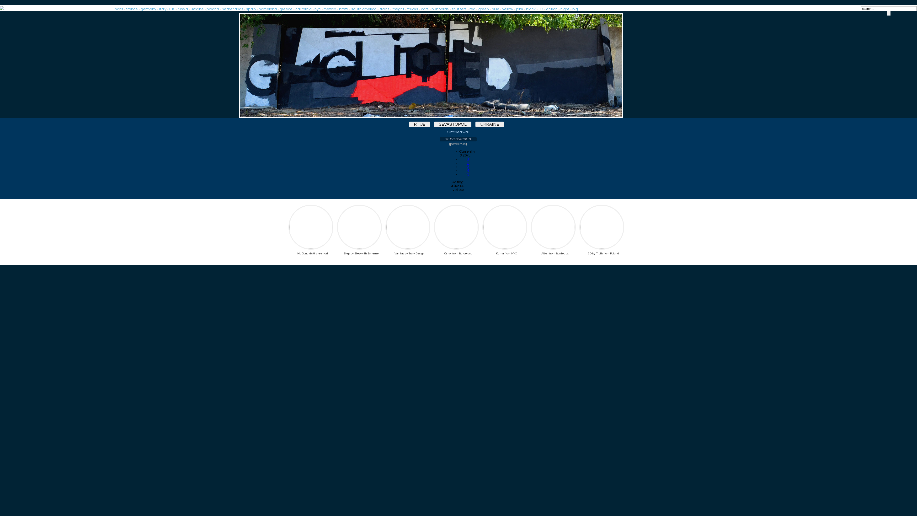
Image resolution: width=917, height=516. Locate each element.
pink (519, 9)
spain (251, 9)
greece (286, 9)
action (552, 9)
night (565, 9)
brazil (343, 9)
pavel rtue (458, 144)
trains (384, 9)
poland (213, 9)
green (483, 9)
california (303, 9)
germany (148, 9)
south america (364, 9)
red (472, 9)
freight (398, 9)
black (531, 9)
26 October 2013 (458, 139)
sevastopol (453, 124)
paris (119, 9)
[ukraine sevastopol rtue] (458, 65)
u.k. (172, 9)
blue (495, 9)
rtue (419, 124)
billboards (440, 9)
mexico (330, 9)
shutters (459, 9)
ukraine (197, 9)
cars (425, 9)
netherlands (232, 9)
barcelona (268, 9)
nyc (318, 9)
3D (540, 9)
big (575, 9)
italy (162, 9)
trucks (412, 9)
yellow (507, 9)
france (132, 9)
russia (183, 9)
